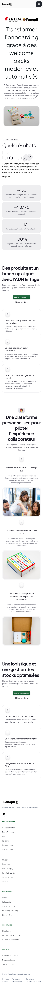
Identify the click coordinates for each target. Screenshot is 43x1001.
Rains (4, 897)
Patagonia (6, 902)
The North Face (8, 906)
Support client (8, 964)
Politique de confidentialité (17, 980)
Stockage (6, 931)
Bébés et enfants (9, 828)
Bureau (5, 836)
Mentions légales (5, 980)
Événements (7, 845)
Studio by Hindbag (10, 910)
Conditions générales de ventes (33, 980)
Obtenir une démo (21, 302)
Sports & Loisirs (8, 873)
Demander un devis (10, 955)
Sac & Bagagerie (9, 868)
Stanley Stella (7, 915)
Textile (5, 881)
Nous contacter (8, 960)
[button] (39, 4)
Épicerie (5, 841)
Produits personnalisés (11, 935)
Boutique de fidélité (10, 939)
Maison (5, 860)
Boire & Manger (8, 832)
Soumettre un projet (21, 297)
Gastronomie (7, 849)
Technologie (7, 877)
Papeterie (6, 864)
